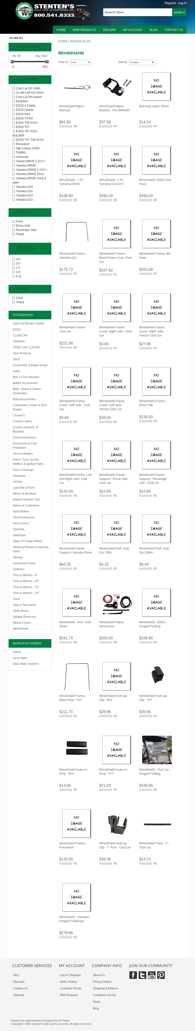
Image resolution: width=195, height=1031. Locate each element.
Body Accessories (24, 399)
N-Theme (63, 1020)
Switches (18, 569)
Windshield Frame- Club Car (72, 329)
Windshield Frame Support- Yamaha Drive (75, 550)
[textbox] (139, 12)
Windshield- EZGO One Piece (155, 182)
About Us (99, 975)
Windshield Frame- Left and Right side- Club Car (75, 478)
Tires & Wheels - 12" (26, 587)
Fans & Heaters (23, 453)
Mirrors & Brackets (24, 493)
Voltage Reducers (24, 616)
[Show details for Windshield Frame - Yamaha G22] (77, 245)
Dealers (109, 30)
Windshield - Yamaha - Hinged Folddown (74, 919)
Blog (154, 30)
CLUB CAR (20, 335)
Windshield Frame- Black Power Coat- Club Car (115, 257)
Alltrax (17, 652)
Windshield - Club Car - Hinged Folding (155, 771)
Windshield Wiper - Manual (72, 108)
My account (132, 30)
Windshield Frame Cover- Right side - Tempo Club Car (152, 331)
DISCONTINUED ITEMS (28, 323)
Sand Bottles (21, 511)
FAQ (16, 975)
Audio (16, 371)
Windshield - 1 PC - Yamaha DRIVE (72, 182)
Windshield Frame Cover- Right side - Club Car (115, 331)
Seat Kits (18, 529)
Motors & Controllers (26, 505)
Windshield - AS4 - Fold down (75, 624)
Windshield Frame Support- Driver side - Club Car (114, 478)
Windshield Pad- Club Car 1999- (114, 550)
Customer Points (70, 988)
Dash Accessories (24, 437)
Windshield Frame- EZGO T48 (152, 403)
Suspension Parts (24, 563)
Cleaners (19, 415)
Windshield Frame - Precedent (72, 845)
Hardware (19, 475)
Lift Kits (17, 481)
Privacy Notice (102, 981)
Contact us (174, 30)
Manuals (18, 981)
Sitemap (18, 995)
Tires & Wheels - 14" (26, 593)
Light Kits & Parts (24, 487)
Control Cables (22, 421)
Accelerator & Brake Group (30, 365)
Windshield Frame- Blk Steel (155, 255)
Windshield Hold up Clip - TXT (153, 698)
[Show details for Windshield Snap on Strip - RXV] (77, 761)
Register (170, 3)
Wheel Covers (22, 622)
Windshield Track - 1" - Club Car (154, 845)
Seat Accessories (24, 517)
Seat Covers (21, 523)
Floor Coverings (23, 470)
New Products (22, 353)
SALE (16, 359)
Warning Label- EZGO (154, 106)
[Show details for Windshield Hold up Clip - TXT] (156, 687)
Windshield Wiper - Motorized (112, 624)
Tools (16, 599)
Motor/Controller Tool (26, 499)
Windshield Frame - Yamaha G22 (72, 255)
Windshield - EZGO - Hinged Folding (153, 624)
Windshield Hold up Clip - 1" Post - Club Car (115, 845)
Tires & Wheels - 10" (26, 581)
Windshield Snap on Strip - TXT (113, 771)
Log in (182, 3)
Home (61, 30)
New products (84, 30)
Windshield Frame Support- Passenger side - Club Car (153, 478)
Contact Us (20, 988)
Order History (68, 981)
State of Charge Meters (28, 541)
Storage (18, 557)
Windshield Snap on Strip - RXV (73, 771)
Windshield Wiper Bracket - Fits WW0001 (114, 108)
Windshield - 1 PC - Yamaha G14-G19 (112, 182)
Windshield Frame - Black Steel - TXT (72, 698)
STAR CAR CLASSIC (26, 347)
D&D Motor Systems (26, 664)
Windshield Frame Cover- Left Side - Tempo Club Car (112, 405)
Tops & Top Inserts (24, 605)
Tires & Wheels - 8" (25, 575)
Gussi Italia (20, 658)
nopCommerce (34, 1020)
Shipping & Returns (105, 988)
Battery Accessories (25, 383)
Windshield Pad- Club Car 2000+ (154, 550)
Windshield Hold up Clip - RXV (113, 698)
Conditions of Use (104, 995)
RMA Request (69, 995)
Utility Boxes (21, 611)
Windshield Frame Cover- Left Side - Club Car (74, 405)
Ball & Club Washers (26, 377)
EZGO (17, 329)
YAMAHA (19, 341)
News (96, 1001)
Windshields (21, 628)
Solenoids (19, 535)
